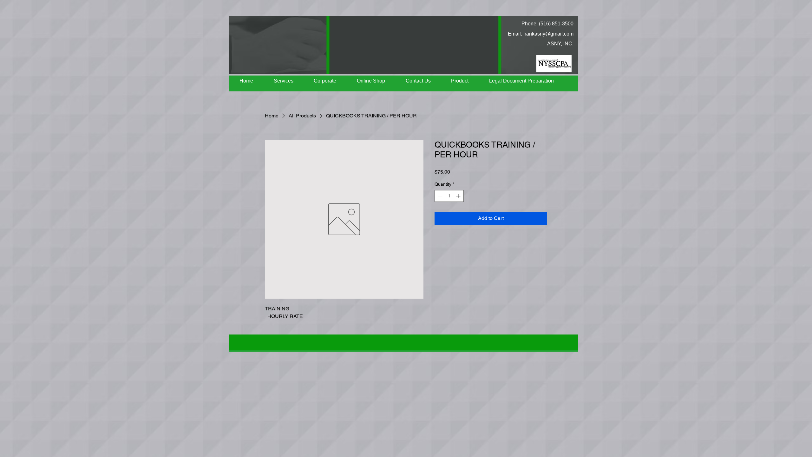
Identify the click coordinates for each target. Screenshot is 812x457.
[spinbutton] (449, 196)
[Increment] (459, 196)
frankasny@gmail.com (548, 33)
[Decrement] (439, 196)
